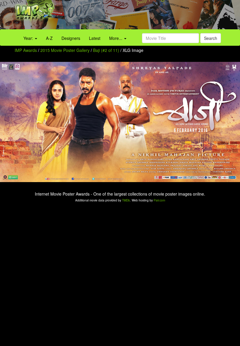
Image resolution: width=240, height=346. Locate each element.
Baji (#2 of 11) (106, 50)
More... (116, 38)
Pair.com (159, 200)
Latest (94, 38)
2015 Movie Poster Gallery (65, 50)
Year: (28, 38)
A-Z (49, 38)
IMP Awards (26, 50)
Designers (70, 38)
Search (210, 38)
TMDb (126, 200)
